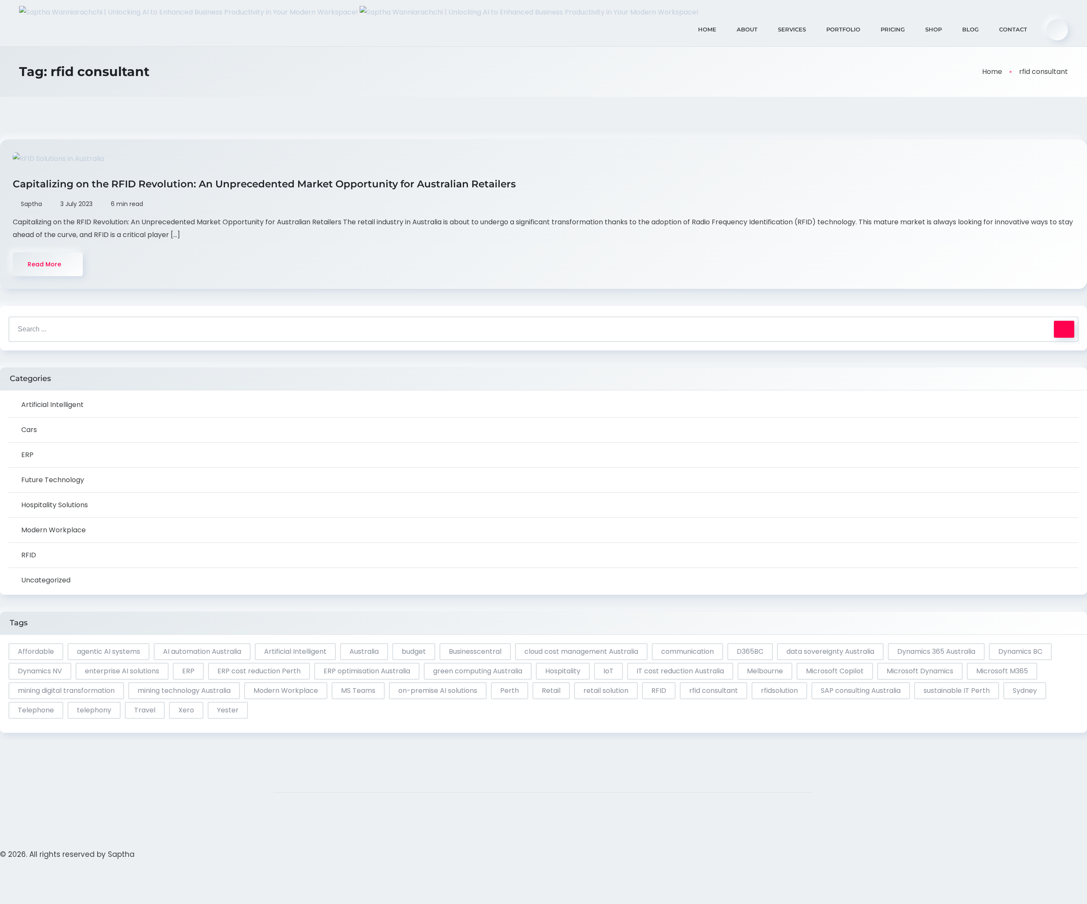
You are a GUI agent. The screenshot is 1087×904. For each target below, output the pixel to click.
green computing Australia (477, 671)
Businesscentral (475, 651)
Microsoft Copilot (835, 671)
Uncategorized (45, 580)
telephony (94, 710)
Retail (551, 690)
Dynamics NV (40, 671)
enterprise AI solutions (122, 671)
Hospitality (562, 671)
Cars (29, 430)
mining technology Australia (184, 690)
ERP (27, 455)
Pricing (893, 29)
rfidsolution (779, 690)
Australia (364, 651)
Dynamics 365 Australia (936, 651)
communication (687, 651)
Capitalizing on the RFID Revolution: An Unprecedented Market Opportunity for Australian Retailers (265, 184)
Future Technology (52, 480)
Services (792, 29)
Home (707, 29)
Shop (933, 29)
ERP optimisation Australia (367, 671)
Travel (144, 710)
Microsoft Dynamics (920, 671)
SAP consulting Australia (861, 690)
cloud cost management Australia (581, 651)
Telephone (36, 710)
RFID (28, 555)
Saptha (121, 854)
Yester (228, 710)
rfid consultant (713, 690)
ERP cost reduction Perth (259, 671)
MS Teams (358, 690)
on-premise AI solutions (437, 690)
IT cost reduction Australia (680, 671)
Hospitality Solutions (54, 505)
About (747, 29)
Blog (970, 29)
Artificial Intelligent (52, 405)
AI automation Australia (202, 651)
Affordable (36, 651)
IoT (608, 671)
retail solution (605, 690)
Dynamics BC (1020, 651)
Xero (186, 710)
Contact (1013, 29)
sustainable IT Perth (957, 690)
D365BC (750, 651)
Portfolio (843, 29)
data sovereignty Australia (830, 651)
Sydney (1025, 690)
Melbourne (765, 671)
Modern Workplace (53, 530)
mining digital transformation (66, 690)
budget (414, 651)
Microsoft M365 (1002, 671)
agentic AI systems (108, 651)
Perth (509, 690)
